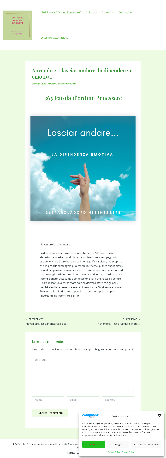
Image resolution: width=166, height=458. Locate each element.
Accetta (93, 444)
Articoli (106, 12)
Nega (118, 444)
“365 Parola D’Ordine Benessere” (61, 12)
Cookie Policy (114, 452)
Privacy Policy (128, 452)
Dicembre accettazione (54, 37)
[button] (159, 416)
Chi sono (91, 12)
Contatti (124, 12)
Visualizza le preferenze (146, 444)
